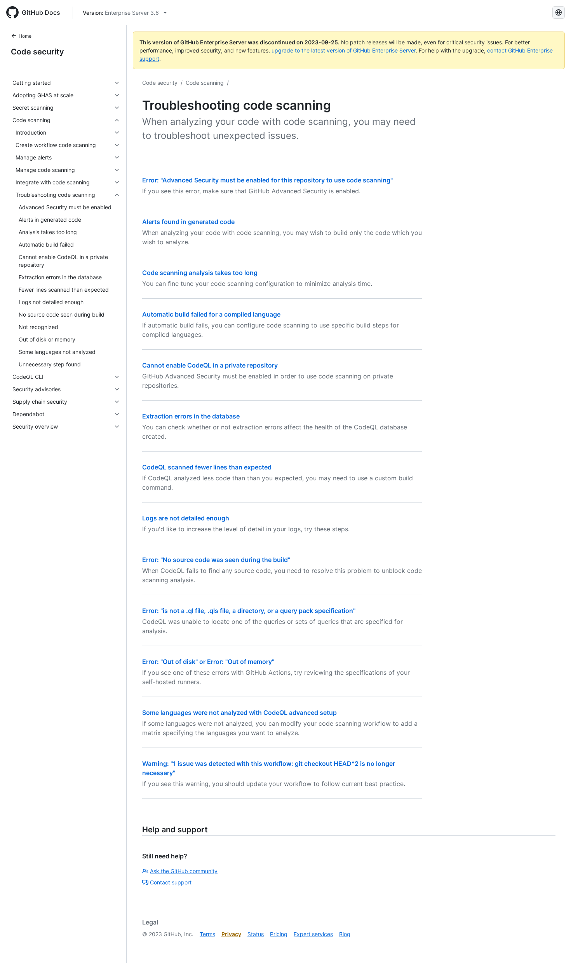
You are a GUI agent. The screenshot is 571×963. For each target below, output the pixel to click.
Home (25, 36)
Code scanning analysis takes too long (200, 273)
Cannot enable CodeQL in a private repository (210, 365)
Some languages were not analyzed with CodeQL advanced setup (239, 712)
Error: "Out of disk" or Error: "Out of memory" (208, 661)
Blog (344, 934)
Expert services (313, 934)
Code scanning (205, 82)
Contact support (170, 882)
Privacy (231, 934)
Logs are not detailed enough (185, 518)
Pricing (278, 934)
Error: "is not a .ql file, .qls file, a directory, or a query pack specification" (248, 611)
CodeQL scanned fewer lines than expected (207, 467)
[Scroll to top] (554, 946)
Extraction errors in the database (191, 416)
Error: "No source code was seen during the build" (216, 560)
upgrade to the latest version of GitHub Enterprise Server (344, 50)
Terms (207, 934)
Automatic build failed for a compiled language (211, 314)
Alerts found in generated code (188, 222)
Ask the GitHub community (184, 871)
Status (255, 934)
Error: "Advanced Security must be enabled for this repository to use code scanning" (267, 180)
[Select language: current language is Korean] (558, 12)
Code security (37, 51)
